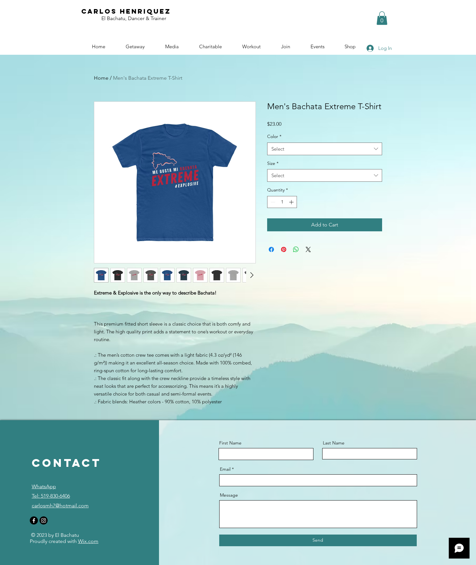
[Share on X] (308, 249)
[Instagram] (44, 520)
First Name (230, 443)
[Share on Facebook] (271, 249)
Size (272, 163)
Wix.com (88, 541)
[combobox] (324, 149)
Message (229, 495)
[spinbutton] (282, 202)
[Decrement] (272, 202)
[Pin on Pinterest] (284, 249)
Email (225, 469)
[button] (382, 18)
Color (274, 136)
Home (101, 78)
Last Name (334, 443)
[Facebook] (34, 520)
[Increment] (292, 202)
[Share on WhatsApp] (296, 249)
